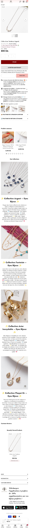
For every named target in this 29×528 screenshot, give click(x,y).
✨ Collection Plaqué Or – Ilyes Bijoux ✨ (14, 394)
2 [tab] (8, 153)
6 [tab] (16, 153)
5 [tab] (14, 153)
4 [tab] (12, 153)
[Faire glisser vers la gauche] (3, 19)
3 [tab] (10, 153)
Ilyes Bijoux (12, 513)
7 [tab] (18, 153)
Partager (26, 8)
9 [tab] (22, 153)
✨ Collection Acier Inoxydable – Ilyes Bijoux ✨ (14, 329)
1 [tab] (6, 153)
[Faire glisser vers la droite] (25, 19)
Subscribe (22, 75)
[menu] (2, 2)
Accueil (2, 5)
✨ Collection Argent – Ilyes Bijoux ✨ (14, 200)
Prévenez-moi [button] (14, 460)
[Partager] (26, 8)
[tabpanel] (8, 142)
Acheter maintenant (14, 67)
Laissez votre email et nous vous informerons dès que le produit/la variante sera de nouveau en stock (14, 71)
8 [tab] (20, 153)
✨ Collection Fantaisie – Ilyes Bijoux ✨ (14, 264)
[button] (20, 2)
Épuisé (14, 62)
